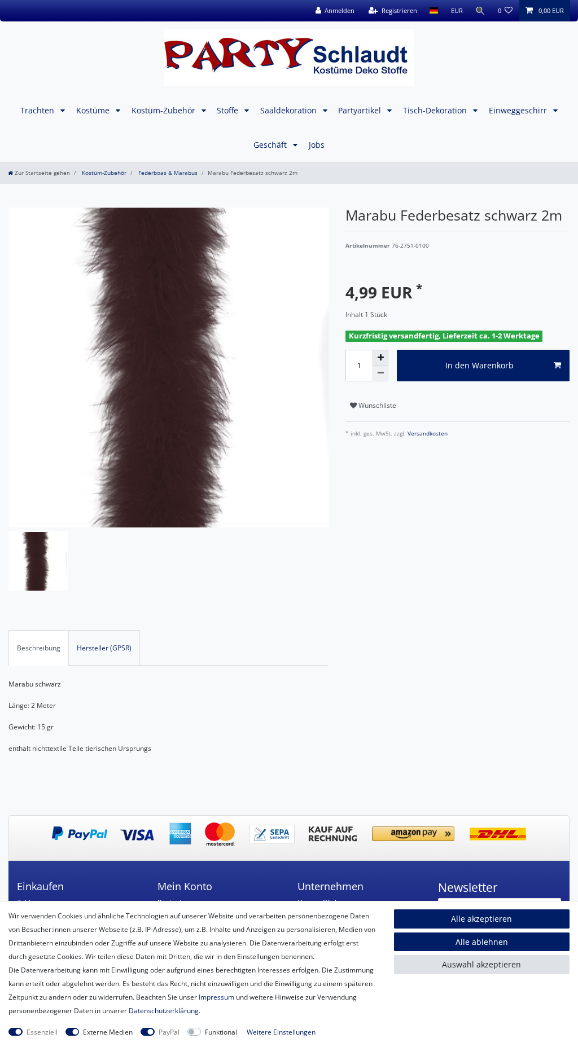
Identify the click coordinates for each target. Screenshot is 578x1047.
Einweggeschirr (519, 110)
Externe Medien (108, 1032)
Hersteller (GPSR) (104, 648)
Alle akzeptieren (481, 918)
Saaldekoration (289, 110)
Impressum (216, 997)
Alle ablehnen (482, 941)
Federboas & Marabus (167, 173)
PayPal (169, 1032)
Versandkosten (427, 433)
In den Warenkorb (479, 365)
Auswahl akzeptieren (481, 964)
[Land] (433, 10)
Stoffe (228, 110)
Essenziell (42, 1032)
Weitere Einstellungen (281, 1032)
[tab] (38, 647)
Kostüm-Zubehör (165, 110)
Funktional (221, 1032)
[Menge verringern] (380, 373)
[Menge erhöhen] (380, 358)
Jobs (317, 144)
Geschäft (271, 144)
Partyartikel (360, 110)
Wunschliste (376, 405)
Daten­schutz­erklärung (164, 1010)
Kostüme (94, 110)
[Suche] (480, 10)
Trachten (38, 110)
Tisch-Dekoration (436, 110)
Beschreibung (38, 648)
